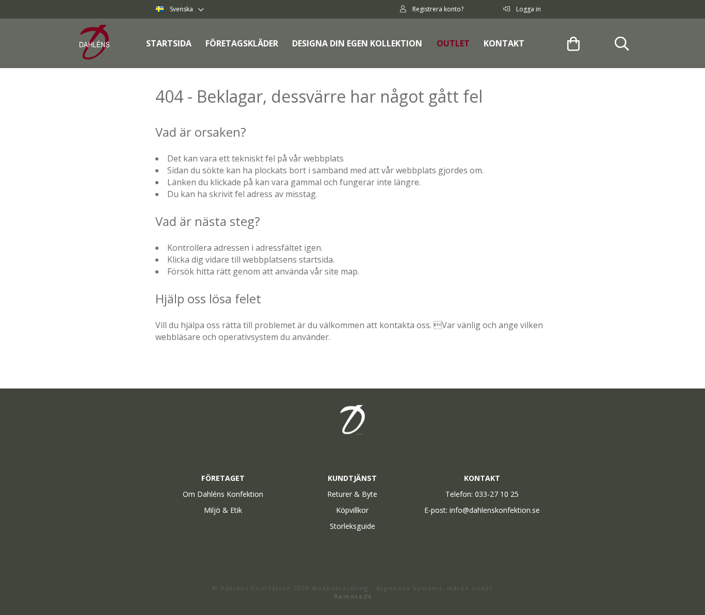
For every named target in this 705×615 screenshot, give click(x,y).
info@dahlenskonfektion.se (495, 510)
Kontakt (504, 43)
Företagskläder (241, 43)
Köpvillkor (352, 510)
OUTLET (453, 43)
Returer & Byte (352, 494)
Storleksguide (352, 526)
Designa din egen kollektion (357, 43)
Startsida (168, 43)
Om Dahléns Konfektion (223, 494)
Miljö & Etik (223, 510)
